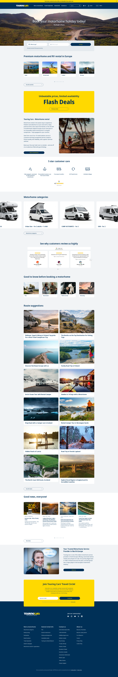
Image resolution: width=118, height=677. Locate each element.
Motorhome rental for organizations (31, 646)
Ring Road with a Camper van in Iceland (38, 423)
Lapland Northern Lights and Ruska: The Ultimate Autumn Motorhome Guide (49, 520)
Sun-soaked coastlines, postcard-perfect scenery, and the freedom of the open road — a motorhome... (85, 525)
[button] (27, 259)
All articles (28, 541)
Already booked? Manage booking (35, 48)
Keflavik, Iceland (62, 638)
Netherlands (46, 75)
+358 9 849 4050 (62, 632)
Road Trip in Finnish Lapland (70, 451)
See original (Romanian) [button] (59, 256)
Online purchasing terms (46, 635)
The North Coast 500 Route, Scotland (37, 480)
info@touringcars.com (63, 635)
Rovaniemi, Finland (63, 649)
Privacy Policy (79, 641)
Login (91, 5)
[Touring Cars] (32, 614)
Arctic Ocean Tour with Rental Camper (38, 394)
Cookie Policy (79, 643)
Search (80, 6)
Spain (26, 75)
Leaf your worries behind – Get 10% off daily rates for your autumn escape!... (32, 523)
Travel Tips (45, 516)
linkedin (81, 616)
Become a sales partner (82, 632)
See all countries (29, 84)
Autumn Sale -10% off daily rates (32, 519)
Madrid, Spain (62, 657)
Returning (82, 295)
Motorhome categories (31, 233)
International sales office (64, 629)
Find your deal (54, 109)
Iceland (63, 75)
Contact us (63, 5)
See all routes (29, 489)
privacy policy (73, 601)
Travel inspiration (48, 5)
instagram (71, 616)
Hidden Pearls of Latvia (33, 451)
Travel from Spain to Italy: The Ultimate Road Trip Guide (85, 520)
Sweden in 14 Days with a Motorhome (74, 394)
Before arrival (65, 295)
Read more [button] (37, 259)
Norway (82, 75)
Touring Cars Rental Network (47, 641)
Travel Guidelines (64, 516)
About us (74, 570)
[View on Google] (37, 262)
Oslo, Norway (62, 641)
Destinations (26, 635)
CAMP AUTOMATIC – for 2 (70, 226)
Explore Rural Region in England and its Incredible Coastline (74, 481)
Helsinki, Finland (62, 646)
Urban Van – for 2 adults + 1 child (36, 226)
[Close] (116, 1)
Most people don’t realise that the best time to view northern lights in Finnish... (50, 524)
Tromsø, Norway (62, 643)
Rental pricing (27, 632)
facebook (68, 616)
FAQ (26, 295)
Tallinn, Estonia (62, 660)
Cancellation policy (45, 638)
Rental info (57, 5)
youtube (75, 616)
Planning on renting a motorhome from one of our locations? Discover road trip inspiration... (67, 525)
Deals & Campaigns (29, 516)
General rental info (47, 627)
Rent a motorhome (38, 5)
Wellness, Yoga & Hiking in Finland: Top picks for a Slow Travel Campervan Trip (40, 336)
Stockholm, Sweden (63, 652)
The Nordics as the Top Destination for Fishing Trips (76, 336)
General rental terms (45, 632)
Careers (78, 638)
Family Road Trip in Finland (70, 366)
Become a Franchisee (81, 629)
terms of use (79, 670)
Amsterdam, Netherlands (64, 655)
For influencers (80, 635)
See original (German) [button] (81, 259)
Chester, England (62, 663)
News (49, 516)
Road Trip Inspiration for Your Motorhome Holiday (67, 520)
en (85, 5)
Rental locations (27, 638)
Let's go (81, 44)
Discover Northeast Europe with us (37, 366)
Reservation (46, 295)
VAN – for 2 (101, 226)
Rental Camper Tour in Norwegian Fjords (75, 423)
